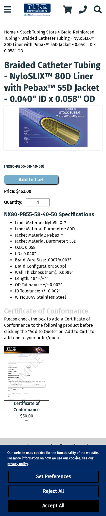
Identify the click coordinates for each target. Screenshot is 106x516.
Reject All (53, 491)
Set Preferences (53, 477)
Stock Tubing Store (38, 32)
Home (10, 32)
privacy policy (17, 464)
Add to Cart (31, 180)
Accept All (53, 506)
